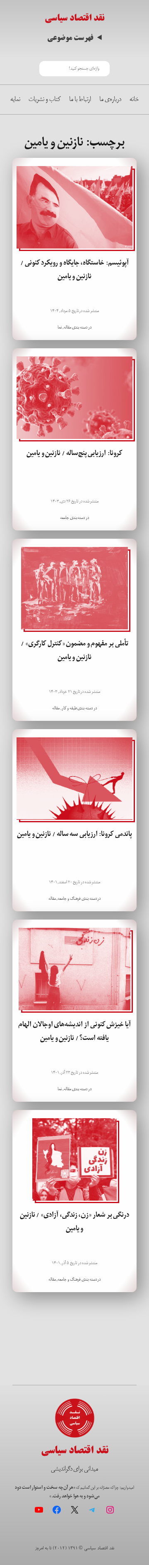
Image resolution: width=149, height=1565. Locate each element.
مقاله (67, 327)
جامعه (64, 518)
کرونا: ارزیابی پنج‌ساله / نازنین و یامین (74, 453)
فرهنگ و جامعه (69, 898)
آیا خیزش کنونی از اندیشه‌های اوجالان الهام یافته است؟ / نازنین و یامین (74, 1031)
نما (60, 327)
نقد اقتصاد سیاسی (74, 17)
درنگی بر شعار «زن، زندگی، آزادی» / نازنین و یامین (74, 1221)
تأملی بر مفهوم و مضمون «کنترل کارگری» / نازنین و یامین (74, 650)
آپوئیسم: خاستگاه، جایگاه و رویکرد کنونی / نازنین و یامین (74, 269)
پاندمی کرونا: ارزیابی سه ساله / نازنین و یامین (74, 834)
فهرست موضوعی (70, 38)
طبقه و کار (69, 708)
